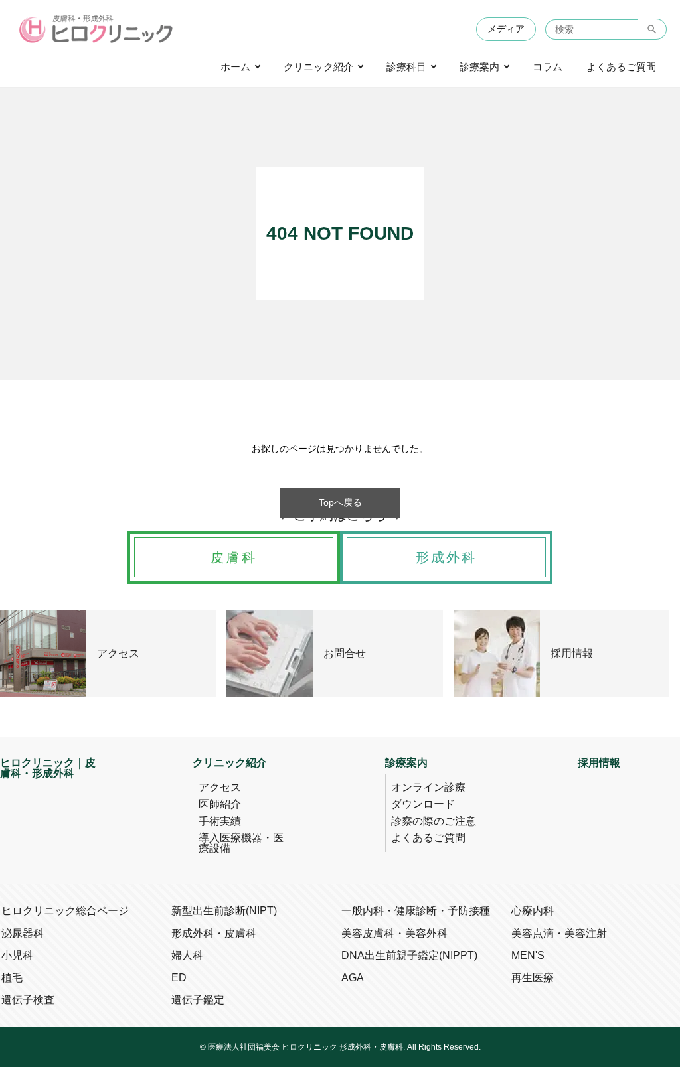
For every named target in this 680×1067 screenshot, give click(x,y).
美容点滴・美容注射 (559, 933)
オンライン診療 (428, 787)
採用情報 (599, 763)
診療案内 (479, 67)
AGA (352, 977)
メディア (506, 29)
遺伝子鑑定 (197, 999)
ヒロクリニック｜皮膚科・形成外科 (48, 768)
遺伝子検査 (27, 999)
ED (179, 977)
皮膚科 (234, 557)
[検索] (652, 29)
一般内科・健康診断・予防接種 (415, 910)
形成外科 (446, 557)
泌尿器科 (22, 933)
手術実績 (220, 821)
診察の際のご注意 (433, 821)
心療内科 (532, 910)
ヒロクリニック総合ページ (65, 910)
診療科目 (406, 67)
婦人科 (187, 955)
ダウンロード (423, 804)
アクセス (220, 787)
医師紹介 (220, 804)
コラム (547, 67)
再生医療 (532, 977)
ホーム (235, 67)
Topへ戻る (340, 502)
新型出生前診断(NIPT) (224, 910)
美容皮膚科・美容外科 (394, 933)
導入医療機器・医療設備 (241, 843)
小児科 (17, 955)
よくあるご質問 (621, 67)
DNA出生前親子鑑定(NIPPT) (409, 955)
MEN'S (528, 955)
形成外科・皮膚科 (213, 933)
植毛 (12, 977)
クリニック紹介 (318, 67)
